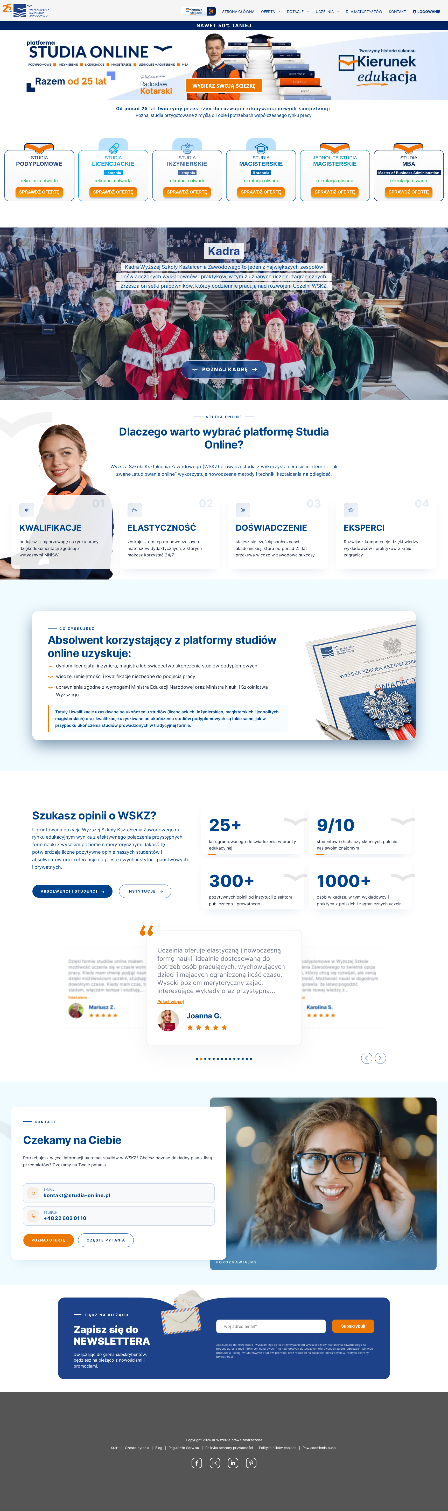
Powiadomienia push (319, 1448)
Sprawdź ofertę (39, 192)
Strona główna (238, 11)
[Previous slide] (366, 1058)
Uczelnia (325, 11)
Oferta (268, 11)
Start (115, 1448)
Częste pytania (106, 1240)
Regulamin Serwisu (184, 1448)
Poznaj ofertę (49, 1240)
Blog (158, 1448)
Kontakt (397, 11)
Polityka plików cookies (277, 1448)
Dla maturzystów (364, 11)
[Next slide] (380, 1058)
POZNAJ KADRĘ (225, 369)
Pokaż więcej (77, 997)
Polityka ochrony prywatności (229, 1448)
